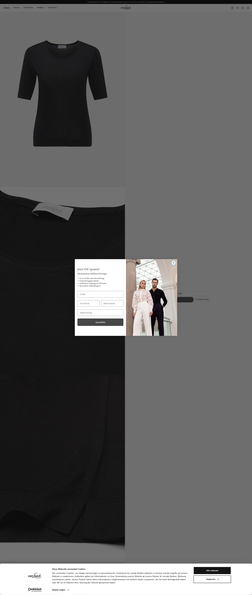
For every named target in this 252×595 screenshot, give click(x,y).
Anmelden (100, 322)
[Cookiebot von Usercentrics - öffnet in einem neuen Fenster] (34, 590)
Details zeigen (58, 590)
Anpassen (210, 579)
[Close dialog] (173, 262)
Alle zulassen (212, 570)
